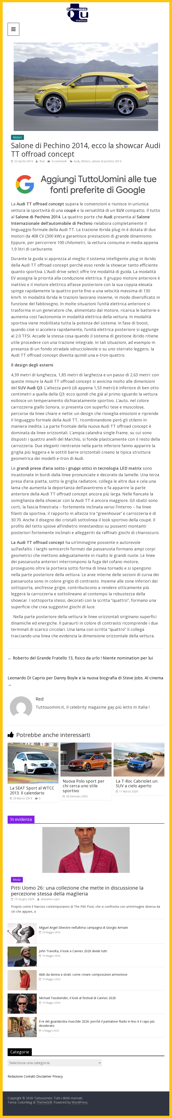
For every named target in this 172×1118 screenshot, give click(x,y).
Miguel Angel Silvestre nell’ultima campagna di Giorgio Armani (83, 927)
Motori (17, 137)
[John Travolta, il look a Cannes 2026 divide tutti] (22, 949)
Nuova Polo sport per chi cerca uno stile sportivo (83, 785)
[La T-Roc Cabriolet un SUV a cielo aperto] (139, 745)
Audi (77, 161)
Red (42, 161)
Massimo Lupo (50, 899)
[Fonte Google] (86, 184)
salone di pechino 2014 (106, 161)
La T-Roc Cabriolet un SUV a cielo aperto (136, 783)
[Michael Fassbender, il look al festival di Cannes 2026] (22, 996)
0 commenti (59, 161)
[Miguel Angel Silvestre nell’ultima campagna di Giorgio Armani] (22, 925)
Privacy (57, 1076)
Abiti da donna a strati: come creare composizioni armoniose (83, 974)
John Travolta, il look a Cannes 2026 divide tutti (73, 951)
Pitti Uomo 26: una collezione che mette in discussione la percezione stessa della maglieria (77, 890)
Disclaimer (44, 1076)
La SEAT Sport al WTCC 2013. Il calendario (32, 790)
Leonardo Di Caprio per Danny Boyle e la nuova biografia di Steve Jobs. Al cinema (85, 681)
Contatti (29, 1076)
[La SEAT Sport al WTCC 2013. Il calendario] (33, 745)
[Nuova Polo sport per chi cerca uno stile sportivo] (86, 745)
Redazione (15, 1076)
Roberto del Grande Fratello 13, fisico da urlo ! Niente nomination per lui (80, 658)
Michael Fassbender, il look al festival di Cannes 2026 (77, 998)
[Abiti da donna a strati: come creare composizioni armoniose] (22, 972)
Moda (17, 880)
